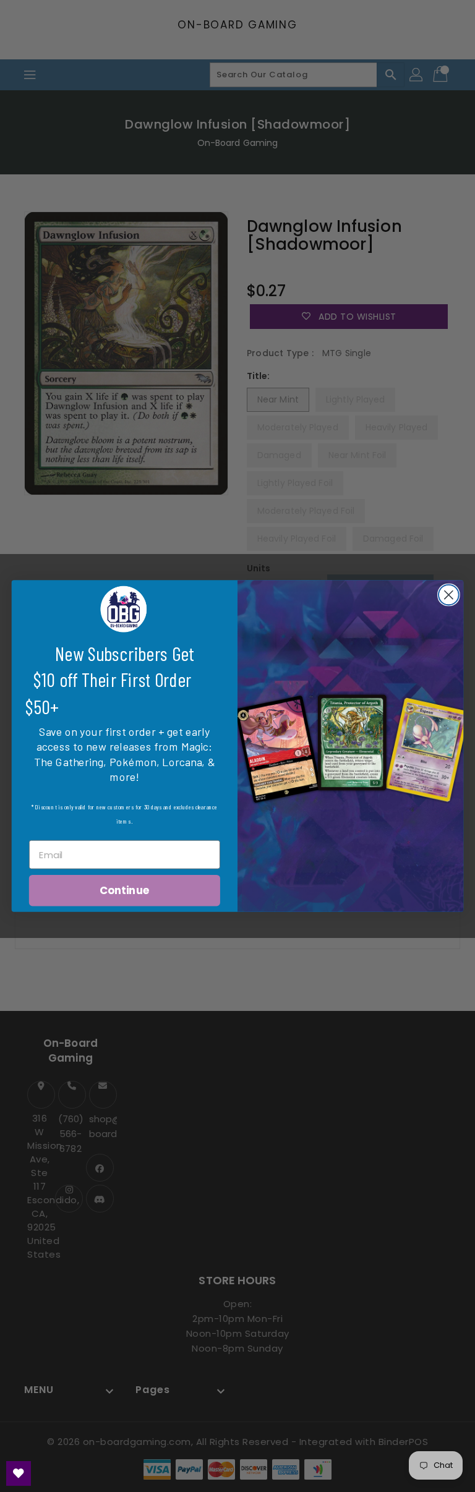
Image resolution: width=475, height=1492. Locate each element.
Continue (125, 890)
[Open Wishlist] (18, 1473)
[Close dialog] (449, 595)
